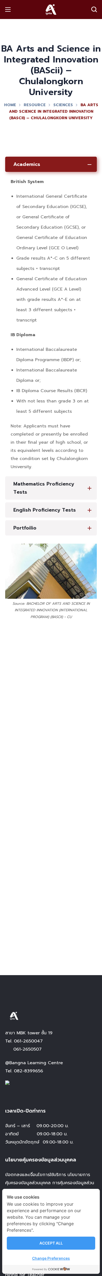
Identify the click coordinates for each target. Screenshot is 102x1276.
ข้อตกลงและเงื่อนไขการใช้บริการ (35, 1174)
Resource (35, 105)
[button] (94, 9)
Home (10, 105)
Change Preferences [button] (51, 1258)
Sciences (63, 105)
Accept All (51, 1243)
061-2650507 (27, 1049)
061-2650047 (28, 1041)
